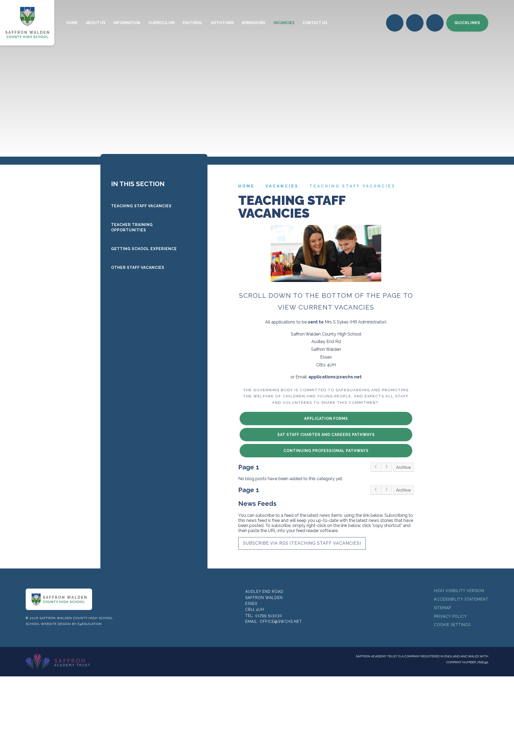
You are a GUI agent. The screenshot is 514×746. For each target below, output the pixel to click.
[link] (376, 467)
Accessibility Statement (461, 599)
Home (246, 186)
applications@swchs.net (335, 376)
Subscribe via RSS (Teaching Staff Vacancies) (302, 543)
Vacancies (282, 186)
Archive (403, 467)
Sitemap (442, 608)
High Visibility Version (459, 591)
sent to (316, 322)
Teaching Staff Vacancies (352, 186)
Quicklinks (467, 23)
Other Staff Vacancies (137, 267)
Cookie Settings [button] (452, 625)
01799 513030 (268, 615)
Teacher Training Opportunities (132, 227)
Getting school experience (144, 249)
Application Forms (326, 418)
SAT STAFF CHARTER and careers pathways (326, 434)
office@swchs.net (281, 621)
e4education (90, 624)
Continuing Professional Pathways (326, 451)
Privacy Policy (450, 616)
